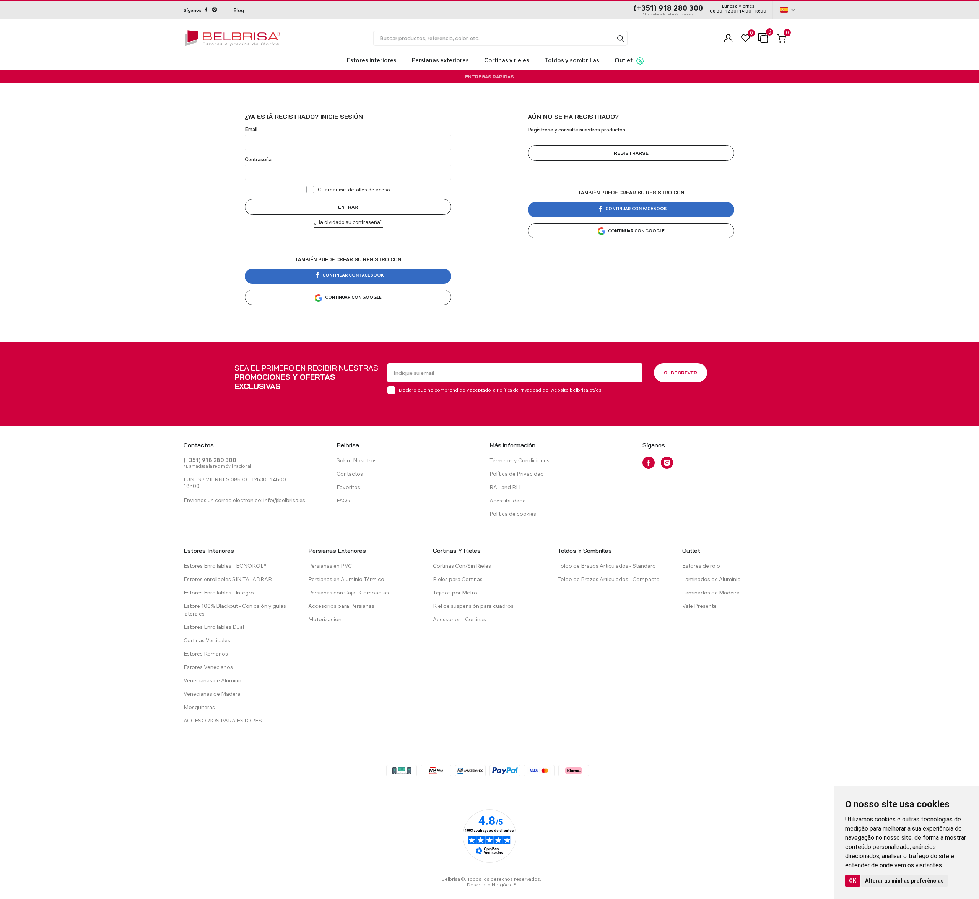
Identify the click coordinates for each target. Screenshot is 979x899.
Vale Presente (699, 606)
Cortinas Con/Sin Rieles (462, 565)
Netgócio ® (504, 885)
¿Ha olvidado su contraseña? (348, 222)
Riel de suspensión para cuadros (473, 606)
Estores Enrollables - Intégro (219, 592)
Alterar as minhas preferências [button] (904, 881)
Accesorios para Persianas (341, 606)
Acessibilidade (508, 500)
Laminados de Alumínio (711, 579)
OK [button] (852, 881)
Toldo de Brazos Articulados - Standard (607, 565)
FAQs (343, 500)
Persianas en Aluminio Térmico (346, 579)
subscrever (680, 373)
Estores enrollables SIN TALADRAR (228, 579)
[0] (745, 38)
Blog (238, 10)
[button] (620, 38)
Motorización (325, 619)
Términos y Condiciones (520, 460)
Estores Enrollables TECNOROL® (225, 565)
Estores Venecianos (208, 667)
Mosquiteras (199, 707)
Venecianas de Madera (212, 693)
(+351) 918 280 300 (668, 8)
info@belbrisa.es (284, 500)
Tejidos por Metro (455, 592)
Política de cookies (513, 513)
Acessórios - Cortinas (459, 619)
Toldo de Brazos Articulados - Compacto (609, 579)
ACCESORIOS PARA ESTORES (223, 720)
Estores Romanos (206, 653)
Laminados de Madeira (711, 592)
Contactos (350, 473)
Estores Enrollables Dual (214, 627)
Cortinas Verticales (207, 640)
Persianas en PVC (330, 565)
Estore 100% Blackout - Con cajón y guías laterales (235, 610)
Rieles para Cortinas (458, 579)
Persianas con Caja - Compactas (348, 592)
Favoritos (348, 487)
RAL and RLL (506, 487)
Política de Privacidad (519, 390)
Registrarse (631, 153)
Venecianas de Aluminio (213, 680)
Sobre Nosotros (357, 460)
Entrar (348, 207)
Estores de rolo (701, 565)
